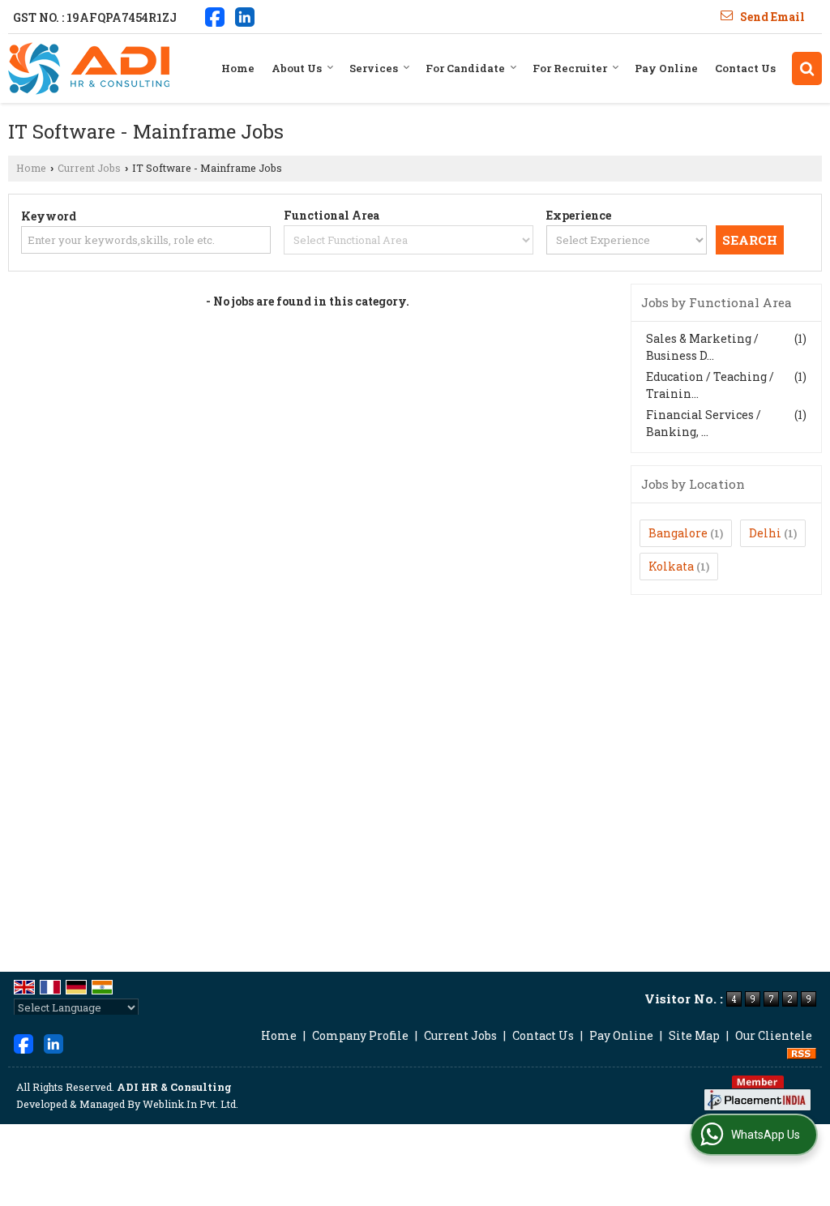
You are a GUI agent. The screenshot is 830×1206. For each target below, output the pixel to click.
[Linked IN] (245, 15)
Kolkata (671, 566)
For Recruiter (570, 68)
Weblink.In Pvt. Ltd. (190, 1103)
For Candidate (465, 68)
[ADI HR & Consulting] (88, 68)
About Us (297, 68)
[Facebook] (215, 15)
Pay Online (666, 68)
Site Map (694, 1035)
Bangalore (678, 533)
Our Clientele (773, 1035)
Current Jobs (89, 167)
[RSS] (801, 1052)
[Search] (807, 68)
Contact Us (745, 68)
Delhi (765, 533)
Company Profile (360, 1035)
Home (238, 68)
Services (373, 68)
